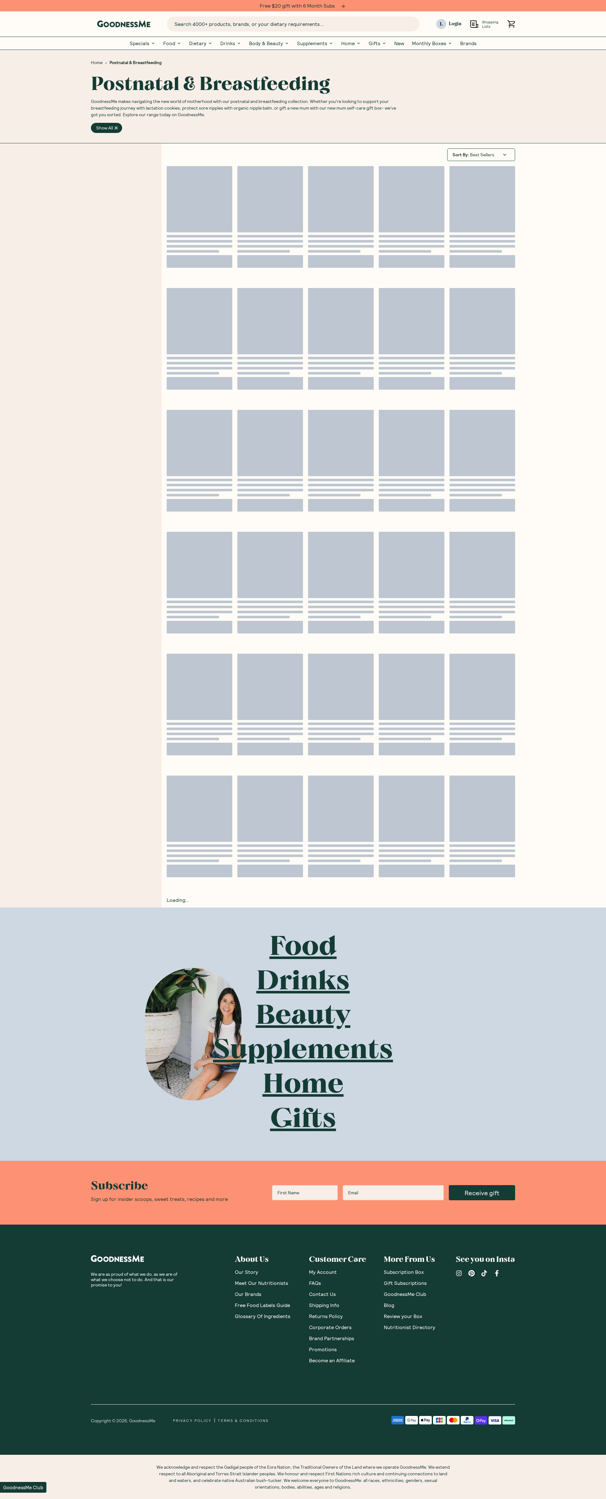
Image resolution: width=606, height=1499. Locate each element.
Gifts (374, 43)
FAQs (315, 1283)
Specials (139, 43)
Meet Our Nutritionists (261, 1283)
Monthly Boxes (429, 43)
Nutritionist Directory (409, 1327)
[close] (116, 128)
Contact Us (322, 1294)
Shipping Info (324, 1305)
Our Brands (248, 1294)
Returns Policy (326, 1316)
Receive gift (482, 1192)
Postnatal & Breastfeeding (136, 62)
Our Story (246, 1272)
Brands (468, 43)
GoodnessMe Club (405, 1294)
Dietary (197, 43)
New (399, 43)
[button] (23, 1487)
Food (169, 43)
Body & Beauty (266, 43)
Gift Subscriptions (405, 1283)
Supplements (312, 43)
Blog (389, 1305)
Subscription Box (404, 1272)
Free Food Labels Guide (262, 1305)
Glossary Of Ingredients (262, 1316)
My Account (323, 1272)
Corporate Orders (330, 1327)
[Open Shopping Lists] (474, 24)
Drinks (227, 43)
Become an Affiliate (332, 1360)
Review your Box (403, 1316)
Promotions (323, 1349)
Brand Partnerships (331, 1338)
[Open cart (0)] (511, 24)
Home (348, 43)
